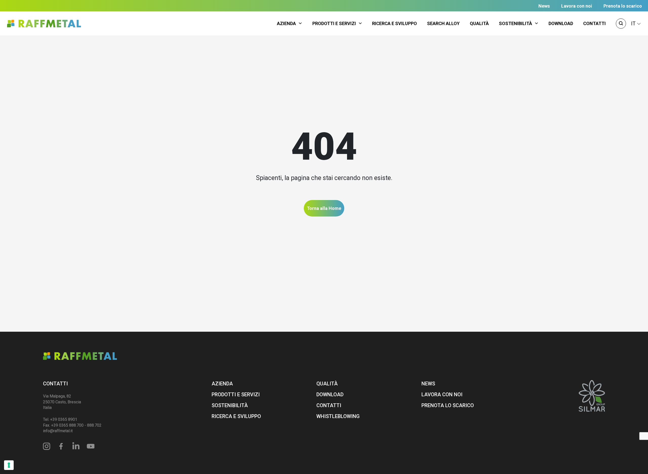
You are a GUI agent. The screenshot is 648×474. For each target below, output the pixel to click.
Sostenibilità (515, 23)
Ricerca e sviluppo (394, 23)
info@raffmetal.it (58, 430)
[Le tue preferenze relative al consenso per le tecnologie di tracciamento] (9, 465)
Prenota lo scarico (622, 6)
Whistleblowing (338, 416)
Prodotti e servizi (334, 23)
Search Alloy (443, 23)
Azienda (286, 23)
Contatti (594, 23)
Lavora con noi (576, 6)
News (544, 6)
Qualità (479, 23)
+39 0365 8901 (63, 419)
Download (561, 23)
